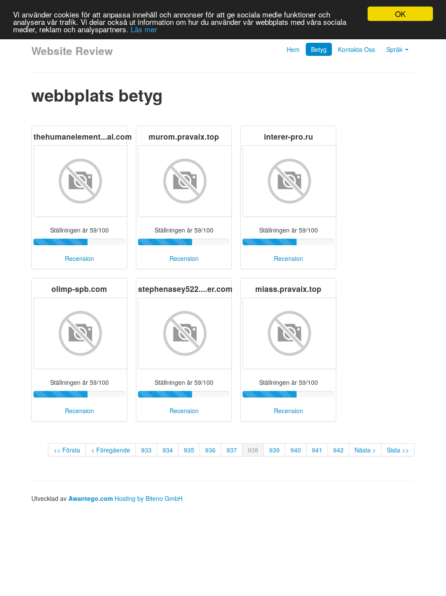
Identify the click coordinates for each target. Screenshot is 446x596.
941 (317, 449)
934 (167, 449)
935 (189, 449)
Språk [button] (395, 49)
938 (253, 449)
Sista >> (398, 449)
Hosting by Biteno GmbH (148, 498)
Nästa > (365, 449)
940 (296, 449)
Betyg (319, 49)
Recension (79, 258)
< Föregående (110, 449)
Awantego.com (90, 498)
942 (338, 449)
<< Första (67, 449)
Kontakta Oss (356, 49)
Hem (293, 49)
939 (274, 449)
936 (210, 449)
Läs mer (144, 29)
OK (400, 13)
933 (146, 449)
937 (231, 449)
